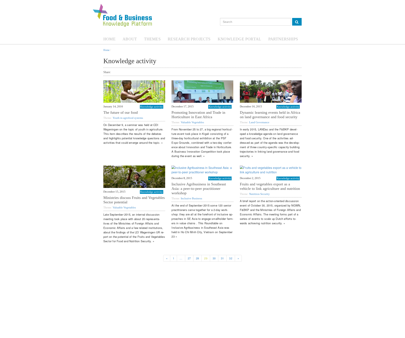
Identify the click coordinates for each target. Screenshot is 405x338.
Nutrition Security (259, 194)
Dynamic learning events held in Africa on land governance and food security (270, 114)
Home (109, 39)
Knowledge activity (151, 106)
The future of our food (120, 112)
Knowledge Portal (239, 39)
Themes (152, 39)
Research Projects (189, 39)
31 (222, 258)
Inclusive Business (191, 198)
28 (197, 258)
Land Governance (259, 122)
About (130, 39)
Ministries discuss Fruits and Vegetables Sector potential (134, 200)
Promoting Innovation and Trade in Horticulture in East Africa (198, 114)
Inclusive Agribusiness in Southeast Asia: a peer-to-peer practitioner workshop (198, 188)
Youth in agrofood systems (128, 117)
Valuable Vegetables (192, 122)
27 (189, 258)
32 (230, 258)
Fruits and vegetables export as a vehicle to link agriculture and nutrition (270, 186)
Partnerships (283, 39)
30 (214, 258)
